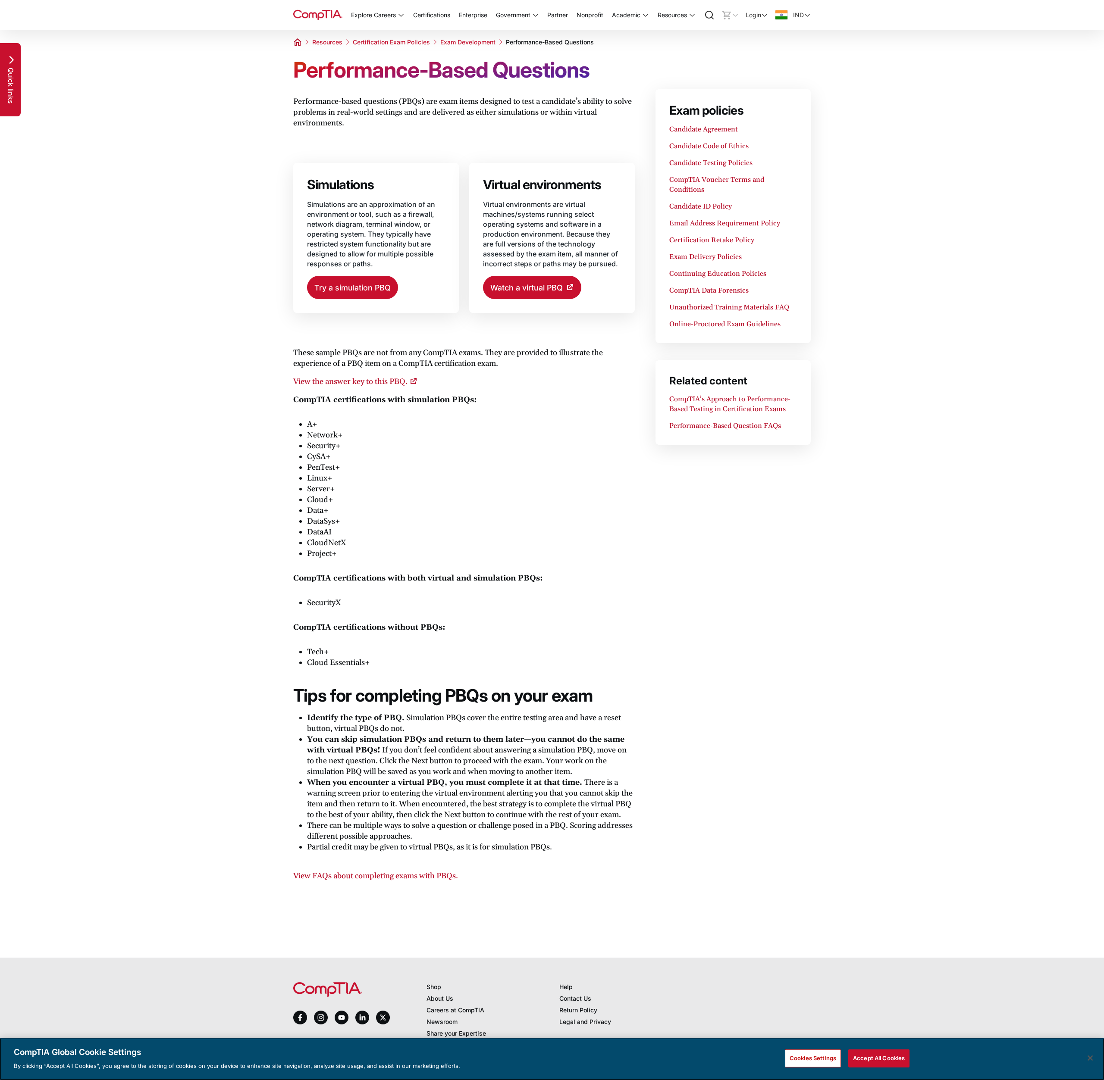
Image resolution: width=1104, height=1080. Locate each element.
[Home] (317, 14)
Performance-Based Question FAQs (725, 425)
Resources (327, 42)
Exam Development (468, 42)
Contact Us (575, 998)
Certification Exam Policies (391, 42)
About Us (440, 998)
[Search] (709, 15)
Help (566, 986)
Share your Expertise (456, 1033)
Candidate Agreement (703, 129)
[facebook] (300, 1017)
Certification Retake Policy (711, 240)
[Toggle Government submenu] (535, 15)
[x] (383, 1017)
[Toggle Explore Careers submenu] (401, 15)
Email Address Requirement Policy (724, 223)
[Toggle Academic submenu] (645, 15)
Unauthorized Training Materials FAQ (729, 307)
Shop (434, 986)
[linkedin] (362, 1017)
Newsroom (442, 1021)
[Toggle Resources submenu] (692, 15)
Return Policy (578, 1010)
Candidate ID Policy (700, 206)
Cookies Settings (813, 1058)
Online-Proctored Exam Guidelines (725, 324)
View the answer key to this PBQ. (350, 382)
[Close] (1090, 1058)
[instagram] (321, 1017)
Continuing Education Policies (717, 273)
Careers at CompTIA (455, 1010)
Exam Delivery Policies (705, 257)
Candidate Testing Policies (711, 163)
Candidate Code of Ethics (709, 146)
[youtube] (341, 1018)
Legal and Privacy (585, 1021)
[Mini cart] (730, 15)
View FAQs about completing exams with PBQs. (375, 876)
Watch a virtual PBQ (526, 287)
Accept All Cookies (879, 1058)
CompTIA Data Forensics (709, 290)
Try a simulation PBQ (352, 287)
